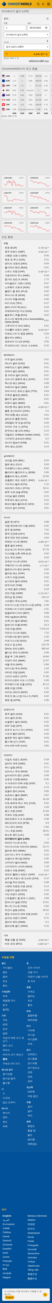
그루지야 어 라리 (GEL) (17, 325)
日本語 (31, 1224)
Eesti (5, 1252)
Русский (32, 1249)
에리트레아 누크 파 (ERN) (19, 819)
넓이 (30, 1111)
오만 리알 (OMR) (14, 593)
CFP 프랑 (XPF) (13, 726)
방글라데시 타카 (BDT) (17, 613)
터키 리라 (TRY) (13, 303)
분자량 (31, 1139)
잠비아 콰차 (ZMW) (15, 922)
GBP (8, 86)
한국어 (31, 1228)
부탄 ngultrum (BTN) (16, 617)
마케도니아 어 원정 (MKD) (19, 333)
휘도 (5, 985)
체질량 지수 (9, 1000)
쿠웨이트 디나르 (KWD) (17, 565)
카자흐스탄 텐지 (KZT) (17, 636)
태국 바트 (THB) (13, 585)
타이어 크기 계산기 (13, 1054)
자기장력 (32, 1039)
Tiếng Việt (33, 1270)
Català (6, 1228)
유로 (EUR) (11, 247)
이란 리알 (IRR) (13, 629)
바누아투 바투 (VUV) (16, 745)
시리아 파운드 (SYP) (16, 676)
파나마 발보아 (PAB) (16, 442)
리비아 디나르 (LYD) (16, 842)
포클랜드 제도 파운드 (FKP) (20, 480)
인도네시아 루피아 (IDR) (18, 549)
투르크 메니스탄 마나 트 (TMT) (21, 696)
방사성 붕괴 (9, 1078)
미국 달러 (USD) (13, 359)
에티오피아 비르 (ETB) (17, 823)
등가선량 (7, 1074)
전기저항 (32, 1063)
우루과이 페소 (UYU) (16, 500)
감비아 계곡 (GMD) (15, 763)
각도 (5, 1020)
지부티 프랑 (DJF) (14, 815)
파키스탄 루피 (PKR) (16, 668)
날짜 (29, 23)
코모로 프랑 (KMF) (15, 807)
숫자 (5, 1029)
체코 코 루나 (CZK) (15, 259)
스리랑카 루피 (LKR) (16, 601)
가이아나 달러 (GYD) (16, 484)
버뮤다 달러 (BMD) (15, 403)
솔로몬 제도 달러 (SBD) (17, 737)
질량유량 (32, 1015)
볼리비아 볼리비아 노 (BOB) (20, 472)
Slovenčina (33, 1253)
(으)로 (6, 42)
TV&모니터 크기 (11, 1063)
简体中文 (32, 1274)
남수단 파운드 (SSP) (16, 918)
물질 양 (31, 1130)
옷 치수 (31, 981)
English (9, 1297)
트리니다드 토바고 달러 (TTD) (21, 391)
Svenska (32, 1257)
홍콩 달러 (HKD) (13, 545)
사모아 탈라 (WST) (15, 734)
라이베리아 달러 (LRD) (17, 839)
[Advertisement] (26, 147)
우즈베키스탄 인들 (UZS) (18, 684)
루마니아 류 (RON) (15, 295)
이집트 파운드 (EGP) (16, 759)
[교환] (47, 41)
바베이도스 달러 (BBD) (17, 367)
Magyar (7, 1277)
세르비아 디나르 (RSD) (17, 341)
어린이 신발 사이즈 (38, 976)
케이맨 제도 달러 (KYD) (17, 407)
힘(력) (6, 1009)
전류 (30, 1072)
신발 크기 (33, 972)
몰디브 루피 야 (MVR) (16, 652)
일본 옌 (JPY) (12, 522)
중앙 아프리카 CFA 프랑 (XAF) (21, 914)
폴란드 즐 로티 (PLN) (16, 291)
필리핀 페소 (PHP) (15, 573)
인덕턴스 (32, 1054)
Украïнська (33, 1265)
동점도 (31, 1126)
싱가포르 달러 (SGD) (16, 581)
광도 (5, 972)
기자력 (31, 1030)
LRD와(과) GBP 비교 (39, 61)
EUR (8, 81)
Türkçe (31, 1261)
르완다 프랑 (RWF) (15, 870)
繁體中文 (32, 1278)
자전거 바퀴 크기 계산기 (13, 1039)
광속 (5, 976)
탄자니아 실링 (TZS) (16, 902)
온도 (5, 1121)
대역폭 (31, 1091)
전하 (30, 1081)
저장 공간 (33, 1096)
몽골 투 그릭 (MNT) (15, 656)
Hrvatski (7, 1273)
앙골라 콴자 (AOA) (15, 791)
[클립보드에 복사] (6, 54)
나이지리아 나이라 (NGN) (18, 866)
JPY (7, 90)
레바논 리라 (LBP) (14, 648)
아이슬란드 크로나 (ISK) (18, 283)
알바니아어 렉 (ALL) (15, 307)
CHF (8, 105)
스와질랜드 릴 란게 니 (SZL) (20, 898)
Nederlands (34, 1233)
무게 (5, 996)
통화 (5, 1059)
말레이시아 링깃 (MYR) (17, 569)
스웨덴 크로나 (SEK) (16, 255)
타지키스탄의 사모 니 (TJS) (19, 680)
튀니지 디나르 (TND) (16, 906)
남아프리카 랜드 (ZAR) (17, 775)
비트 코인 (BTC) (13, 943)
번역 (5, 1024)
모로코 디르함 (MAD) (16, 779)
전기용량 (32, 1059)
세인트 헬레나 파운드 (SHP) (20, 874)
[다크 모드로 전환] (43, 4)
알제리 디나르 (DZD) (16, 787)
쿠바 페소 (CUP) (13, 446)
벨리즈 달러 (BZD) (15, 399)
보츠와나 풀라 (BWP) (16, 795)
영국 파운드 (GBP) (15, 251)
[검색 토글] (38, 4)
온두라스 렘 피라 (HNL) (17, 430)
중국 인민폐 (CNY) (15, 533)
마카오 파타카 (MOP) (16, 692)
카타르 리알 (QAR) (15, 672)
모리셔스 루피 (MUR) (16, 771)
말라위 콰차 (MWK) (15, 850)
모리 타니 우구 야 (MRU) (18, 854)
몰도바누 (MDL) (13, 337)
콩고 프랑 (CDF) (13, 811)
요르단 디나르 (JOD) (16, 561)
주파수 (6, 1050)
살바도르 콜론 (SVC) (16, 419)
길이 (30, 1106)
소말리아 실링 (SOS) (16, 890)
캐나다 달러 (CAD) (15, 363)
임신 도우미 (9, 1102)
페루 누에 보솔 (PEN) (16, 492)
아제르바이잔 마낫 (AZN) (18, 311)
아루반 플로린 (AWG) (16, 395)
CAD (8, 100)
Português (33, 1245)
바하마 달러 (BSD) (15, 371)
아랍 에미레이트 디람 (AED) (20, 526)
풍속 (30, 1005)
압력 (5, 1033)
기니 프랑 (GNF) (13, 831)
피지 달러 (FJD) (13, 718)
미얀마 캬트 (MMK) (15, 660)
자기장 (31, 1035)
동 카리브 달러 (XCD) (16, 375)
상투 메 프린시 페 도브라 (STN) (22, 878)
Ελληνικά (7, 1244)
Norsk (31, 1237)
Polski (31, 1241)
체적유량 (32, 1020)
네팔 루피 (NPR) (13, 664)
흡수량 (6, 1083)
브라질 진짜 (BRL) (14, 460)
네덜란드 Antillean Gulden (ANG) (22, 434)
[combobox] (24, 35)
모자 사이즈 (34, 967)
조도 (5, 981)
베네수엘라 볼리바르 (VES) (19, 504)
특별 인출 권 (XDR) (15, 940)
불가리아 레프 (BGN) (16, 267)
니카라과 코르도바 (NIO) (18, 438)
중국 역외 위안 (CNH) (16, 537)
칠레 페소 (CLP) (13, 464)
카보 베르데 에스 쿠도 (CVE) (20, 803)
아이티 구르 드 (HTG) (16, 426)
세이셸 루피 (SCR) (15, 882)
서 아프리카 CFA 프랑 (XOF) (20, 783)
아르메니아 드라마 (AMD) (18, 609)
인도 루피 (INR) (13, 557)
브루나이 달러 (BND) (16, 621)
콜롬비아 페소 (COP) (16, 476)
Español (7, 1248)
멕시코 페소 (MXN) (15, 383)
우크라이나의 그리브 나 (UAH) (21, 345)
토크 (5, 1005)
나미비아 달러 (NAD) (16, 862)
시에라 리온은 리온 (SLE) (18, 886)
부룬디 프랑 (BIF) (14, 799)
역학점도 (32, 1144)
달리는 (31, 996)
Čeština (7, 1232)
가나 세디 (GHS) (14, 827)
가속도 (31, 991)
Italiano (31, 1220)
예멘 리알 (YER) (13, 688)
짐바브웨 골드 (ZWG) (16, 926)
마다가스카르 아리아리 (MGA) (21, 846)
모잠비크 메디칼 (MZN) (17, 858)
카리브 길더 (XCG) (15, 508)
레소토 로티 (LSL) (14, 835)
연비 (5, 1117)
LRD (8, 109)
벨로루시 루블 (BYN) (16, 315)
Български (8, 1224)
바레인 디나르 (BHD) (16, 541)
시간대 (6, 1098)
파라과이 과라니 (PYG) (17, 488)
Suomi (6, 1257)
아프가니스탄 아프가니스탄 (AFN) (23, 605)
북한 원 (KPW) (12, 700)
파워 (5, 1126)
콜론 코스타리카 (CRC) (17, 411)
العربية (6, 1220)
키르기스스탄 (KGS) (16, 640)
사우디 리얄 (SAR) (15, 577)
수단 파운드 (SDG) (15, 894)
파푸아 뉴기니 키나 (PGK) (19, 730)
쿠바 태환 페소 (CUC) (16, 415)
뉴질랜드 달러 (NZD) (16, 722)
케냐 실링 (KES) (13, 767)
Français (7, 1261)
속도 (30, 1000)
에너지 (6, 1113)
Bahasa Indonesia (37, 1216)
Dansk (6, 1236)
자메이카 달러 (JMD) (16, 387)
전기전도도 (34, 1067)
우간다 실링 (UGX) (15, 910)
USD (8, 76)
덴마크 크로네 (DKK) (16, 263)
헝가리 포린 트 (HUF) (16, 279)
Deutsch (7, 1240)
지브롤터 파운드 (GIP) (17, 329)
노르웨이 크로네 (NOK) (17, 287)
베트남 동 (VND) (13, 597)
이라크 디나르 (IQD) (15, 632)
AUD (8, 95)
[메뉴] (48, 4)
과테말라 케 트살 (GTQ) (17, 423)
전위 (30, 1076)
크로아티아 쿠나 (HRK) (17, 275)
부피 (30, 1115)
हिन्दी (5, 1269)
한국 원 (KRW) (13, 529)
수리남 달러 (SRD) (15, 496)
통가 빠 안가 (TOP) (15, 741)
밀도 (30, 1135)
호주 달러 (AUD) (13, 714)
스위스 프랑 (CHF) (15, 271)
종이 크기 (8, 1045)
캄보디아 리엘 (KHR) (16, 625)
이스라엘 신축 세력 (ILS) (18, 553)
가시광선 (7, 967)
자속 (30, 1044)
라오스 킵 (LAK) (13, 644)
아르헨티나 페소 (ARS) (17, 468)
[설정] (47, 18)
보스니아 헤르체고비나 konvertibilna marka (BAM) (24, 320)
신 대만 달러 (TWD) (15, 589)
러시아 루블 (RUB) (15, 299)
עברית (6, 1265)
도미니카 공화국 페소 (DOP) (20, 379)
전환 (5, 23)
